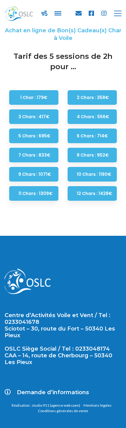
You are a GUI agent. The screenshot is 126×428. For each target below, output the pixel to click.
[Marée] (58, 13)
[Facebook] (91, 13)
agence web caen (65, 405)
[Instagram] (104, 13)
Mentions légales (97, 405)
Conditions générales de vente (63, 411)
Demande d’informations (53, 392)
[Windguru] (44, 13)
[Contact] (78, 13)
